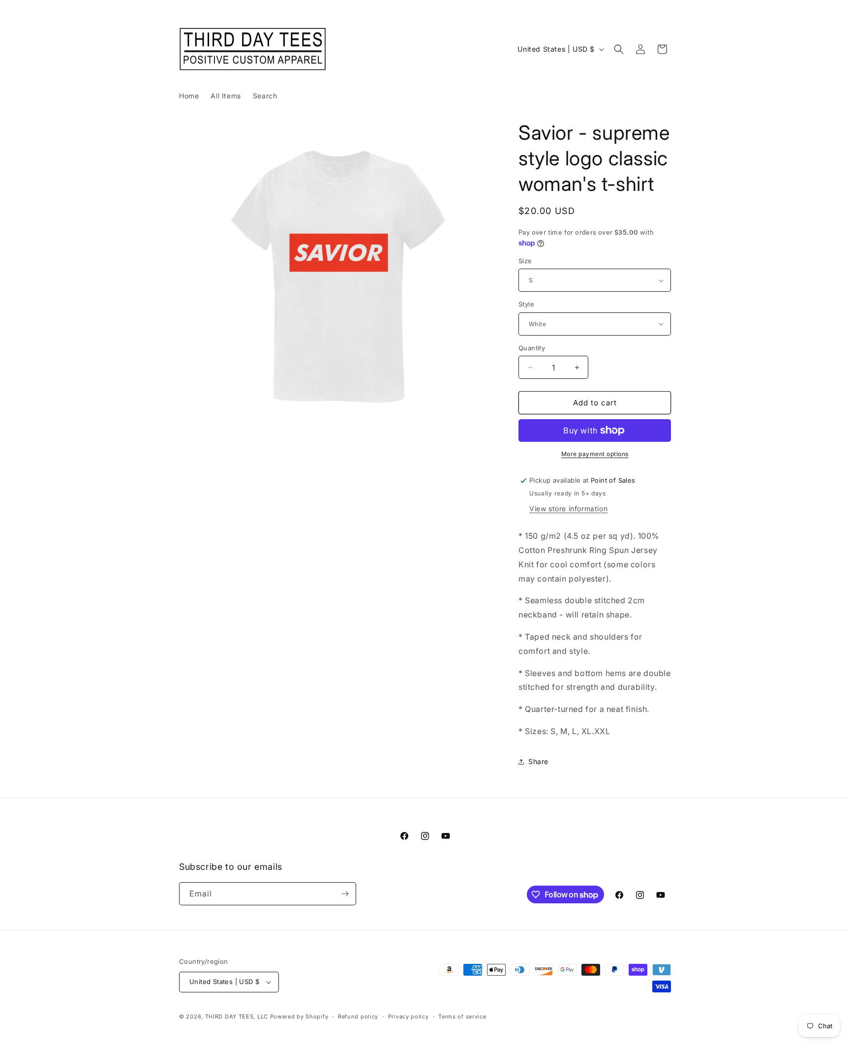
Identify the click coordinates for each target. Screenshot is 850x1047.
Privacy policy (408, 1016)
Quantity (531, 348)
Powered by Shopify (299, 1016)
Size (525, 261)
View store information (568, 508)
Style (526, 304)
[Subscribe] (345, 893)
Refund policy (358, 1016)
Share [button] (538, 761)
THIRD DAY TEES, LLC (236, 1016)
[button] (619, 49)
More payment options (595, 454)
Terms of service (462, 1016)
